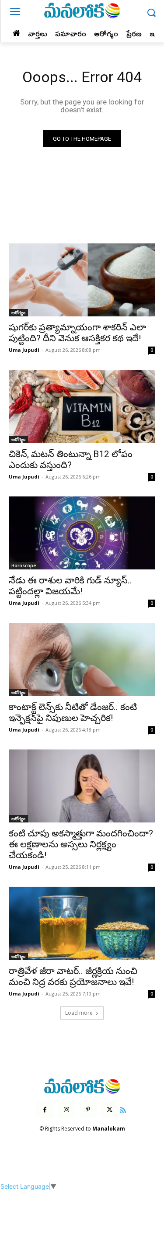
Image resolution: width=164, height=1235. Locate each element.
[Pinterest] (88, 1109)
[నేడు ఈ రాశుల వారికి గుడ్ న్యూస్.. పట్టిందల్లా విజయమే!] (82, 533)
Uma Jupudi (24, 350)
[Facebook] (44, 1109)
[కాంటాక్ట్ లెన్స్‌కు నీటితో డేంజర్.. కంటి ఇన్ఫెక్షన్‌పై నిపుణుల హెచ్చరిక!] (82, 659)
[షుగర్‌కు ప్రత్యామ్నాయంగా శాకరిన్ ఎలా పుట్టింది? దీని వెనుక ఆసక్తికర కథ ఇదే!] (82, 280)
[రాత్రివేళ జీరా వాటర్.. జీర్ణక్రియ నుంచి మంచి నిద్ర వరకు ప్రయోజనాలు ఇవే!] (82, 923)
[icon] (123, 1109)
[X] (109, 1109)
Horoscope (23, 565)
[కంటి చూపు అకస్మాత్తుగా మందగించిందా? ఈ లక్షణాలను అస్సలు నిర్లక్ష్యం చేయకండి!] (82, 786)
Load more (79, 1012)
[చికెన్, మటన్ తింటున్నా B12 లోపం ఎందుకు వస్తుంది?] (82, 406)
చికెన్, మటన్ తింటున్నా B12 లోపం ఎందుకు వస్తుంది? (71, 459)
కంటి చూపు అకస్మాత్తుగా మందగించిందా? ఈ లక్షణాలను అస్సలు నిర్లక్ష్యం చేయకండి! (81, 844)
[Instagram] (66, 1109)
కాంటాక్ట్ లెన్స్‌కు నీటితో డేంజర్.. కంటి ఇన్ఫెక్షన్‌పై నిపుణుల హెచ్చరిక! (73, 712)
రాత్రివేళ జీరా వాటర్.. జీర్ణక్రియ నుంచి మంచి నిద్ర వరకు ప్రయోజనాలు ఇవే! (73, 976)
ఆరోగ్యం (18, 312)
